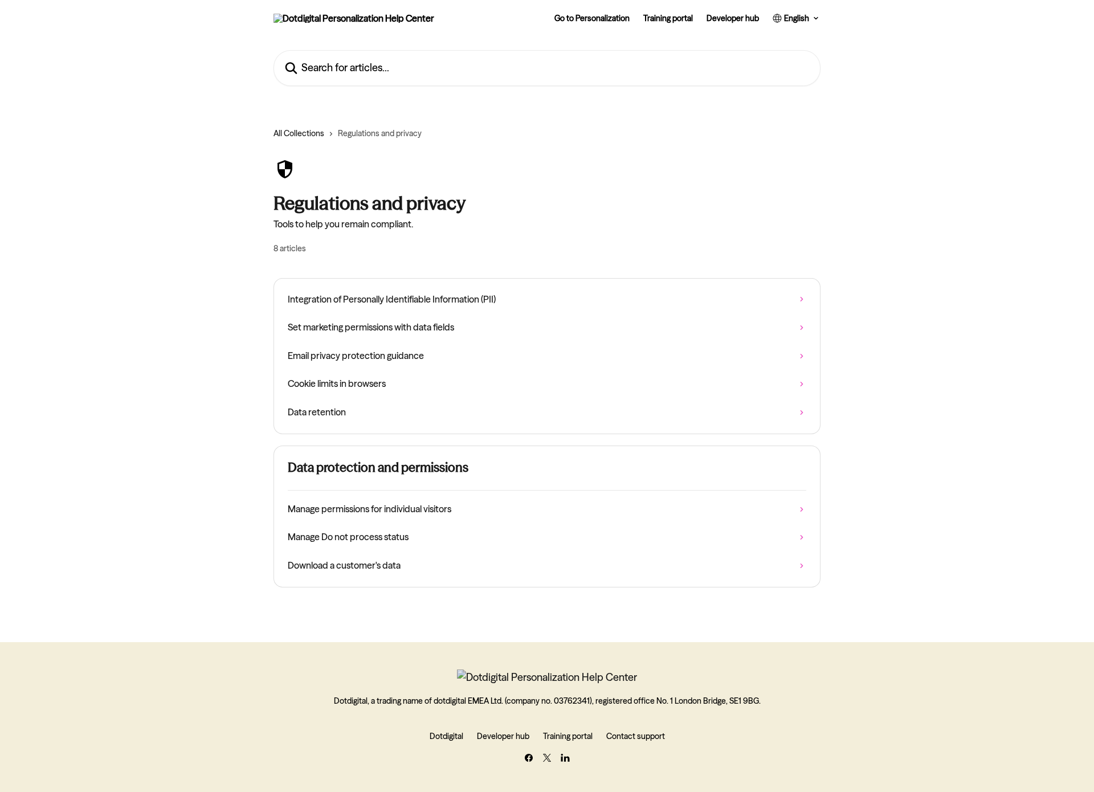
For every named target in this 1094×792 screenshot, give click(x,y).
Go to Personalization (592, 18)
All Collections (299, 133)
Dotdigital (446, 736)
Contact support (635, 736)
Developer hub (733, 18)
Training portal (668, 18)
